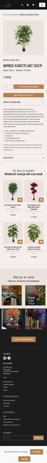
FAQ (4, 416)
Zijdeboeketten (8, 384)
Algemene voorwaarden (11, 425)
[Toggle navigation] (42, 5)
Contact (6, 406)
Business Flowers (9, 400)
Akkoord (24, 459)
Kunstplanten (13, 14)
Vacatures (6, 403)
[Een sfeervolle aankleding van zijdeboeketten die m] (12, 295)
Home (5, 14)
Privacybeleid (8, 422)
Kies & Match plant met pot (23, 95)
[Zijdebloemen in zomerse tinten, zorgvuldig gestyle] (35, 295)
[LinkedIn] (5, 358)
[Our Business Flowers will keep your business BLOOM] (35, 319)
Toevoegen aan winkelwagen (28, 87)
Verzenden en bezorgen (11, 419)
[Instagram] (9, 358)
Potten (5, 387)
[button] (23, 102)
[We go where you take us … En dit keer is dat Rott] (12, 319)
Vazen (5, 390)
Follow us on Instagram (23, 339)
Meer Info (36, 452)
